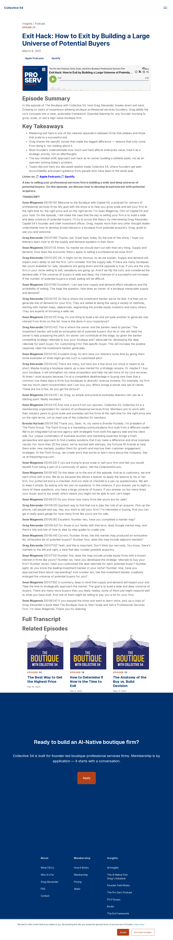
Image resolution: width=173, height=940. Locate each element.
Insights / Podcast (33, 23)
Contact (45, 895)
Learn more (139, 924)
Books (110, 906)
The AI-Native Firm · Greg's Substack (118, 876)
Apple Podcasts (34, 58)
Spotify (56, 58)
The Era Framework (118, 913)
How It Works (81, 867)
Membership (81, 874)
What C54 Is (47, 867)
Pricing (78, 881)
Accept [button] (123, 932)
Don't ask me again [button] (143, 932)
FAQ (43, 888)
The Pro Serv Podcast (119, 892)
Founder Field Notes (118, 885)
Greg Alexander (49, 881)
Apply (77, 888)
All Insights (113, 867)
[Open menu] (165, 7)
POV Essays (113, 899)
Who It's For (47, 874)
